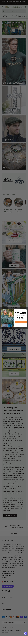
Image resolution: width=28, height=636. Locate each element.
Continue (20, 322)
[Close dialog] (26, 309)
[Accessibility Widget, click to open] (25, 633)
